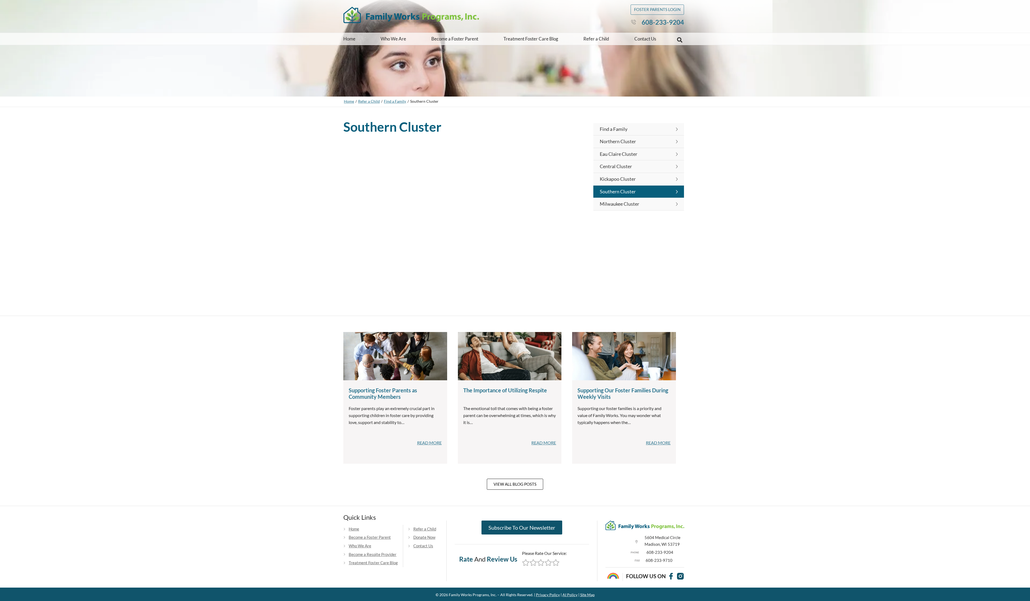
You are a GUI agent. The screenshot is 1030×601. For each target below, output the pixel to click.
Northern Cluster (618, 141)
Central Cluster (616, 166)
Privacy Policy (548, 594)
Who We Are (393, 39)
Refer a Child (596, 39)
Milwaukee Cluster (619, 204)
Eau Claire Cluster (618, 154)
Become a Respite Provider (372, 554)
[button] (679, 40)
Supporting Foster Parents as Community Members (383, 393)
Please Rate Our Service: (544, 553)
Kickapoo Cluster (618, 179)
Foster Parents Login (657, 9)
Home (349, 39)
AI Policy (569, 594)
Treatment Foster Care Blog (530, 39)
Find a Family (395, 101)
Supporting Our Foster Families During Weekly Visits (622, 393)
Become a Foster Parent (454, 39)
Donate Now (424, 537)
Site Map (587, 594)
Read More (429, 442)
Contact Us (645, 39)
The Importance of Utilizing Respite (505, 390)
